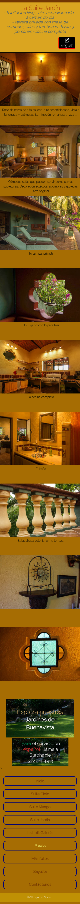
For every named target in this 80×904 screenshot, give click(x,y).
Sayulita (40, 871)
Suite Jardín (40, 820)
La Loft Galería (40, 832)
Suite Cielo (40, 794)
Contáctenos (40, 884)
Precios (40, 846)
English (67, 45)
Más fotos (40, 858)
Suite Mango (40, 807)
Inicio (40, 781)
